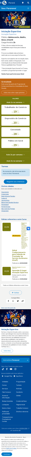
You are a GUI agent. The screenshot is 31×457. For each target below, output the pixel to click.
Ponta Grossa (5, 207)
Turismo (19, 385)
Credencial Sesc (21, 401)
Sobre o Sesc (6, 408)
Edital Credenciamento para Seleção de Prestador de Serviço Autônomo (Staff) (19, 255)
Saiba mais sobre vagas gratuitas (14, 92)
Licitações (5, 404)
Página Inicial (20, 404)
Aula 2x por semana (14, 154)
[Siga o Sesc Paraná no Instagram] (15, 369)
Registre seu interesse (15, 181)
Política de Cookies (11, 448)
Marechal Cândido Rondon (10, 202)
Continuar (7, 454)
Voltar (16, 292)
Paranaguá (5, 204)
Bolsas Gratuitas (7, 401)
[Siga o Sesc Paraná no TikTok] (3, 369)
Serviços (5, 388)
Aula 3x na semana (14, 161)
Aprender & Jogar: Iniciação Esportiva (20, 271)
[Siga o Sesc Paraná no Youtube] (11, 369)
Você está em (11, 360)
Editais (18, 395)
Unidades (5, 382)
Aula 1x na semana (14, 102)
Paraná (12, 3)
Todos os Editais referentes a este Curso (15, 285)
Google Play (8, 376)
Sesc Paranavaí (8, 8)
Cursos (4, 385)
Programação (20, 382)
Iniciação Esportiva (9, 329)
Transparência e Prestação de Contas (7, 419)
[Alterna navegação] (28, 8)
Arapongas (5, 194)
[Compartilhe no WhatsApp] (13, 301)
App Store (19, 376)
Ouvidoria (19, 392)
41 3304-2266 (23, 428)
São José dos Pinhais (8, 209)
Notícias (19, 388)
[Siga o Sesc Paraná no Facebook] (7, 369)
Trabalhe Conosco (22, 408)
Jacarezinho (5, 200)
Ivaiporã (4, 198)
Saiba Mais (7, 351)
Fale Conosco (6, 392)
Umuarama (4, 211)
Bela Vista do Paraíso (8, 196)
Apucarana (5, 192)
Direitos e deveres (22, 411)
